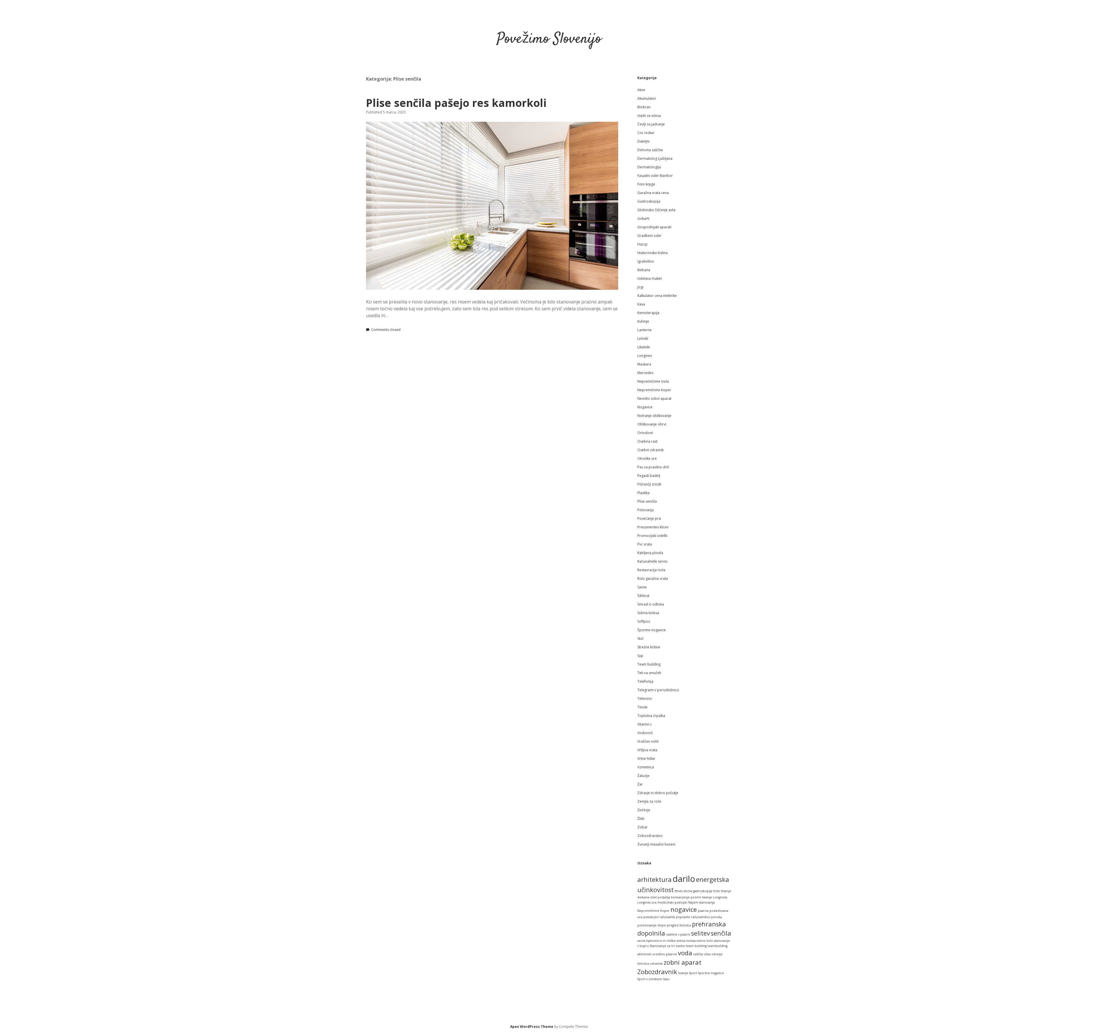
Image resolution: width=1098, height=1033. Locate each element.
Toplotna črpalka (651, 715)
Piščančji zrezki (649, 484)
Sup (640, 655)
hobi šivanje (722, 891)
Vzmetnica (645, 767)
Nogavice (645, 407)
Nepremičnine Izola (653, 381)
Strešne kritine (648, 647)
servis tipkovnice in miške (656, 941)
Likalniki (643, 347)
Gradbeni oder (649, 235)
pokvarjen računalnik (659, 917)
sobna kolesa (686, 941)
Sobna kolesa (648, 612)
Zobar (642, 827)
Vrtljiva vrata (647, 750)
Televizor (644, 698)
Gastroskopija (648, 201)
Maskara (644, 364)
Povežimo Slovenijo (549, 39)
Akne (641, 89)
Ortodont (645, 432)
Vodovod (645, 732)
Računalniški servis (652, 561)
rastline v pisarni (678, 934)
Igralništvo (645, 261)
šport (693, 973)
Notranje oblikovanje (654, 415)
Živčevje (643, 810)
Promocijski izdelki (652, 535)
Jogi (640, 287)
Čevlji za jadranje (651, 124)
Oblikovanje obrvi (651, 424)
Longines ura (647, 902)
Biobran (644, 107)
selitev (700, 933)
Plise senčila (647, 501)
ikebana (643, 897)
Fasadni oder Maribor (655, 175)
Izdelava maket (649, 278)
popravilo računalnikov (693, 917)
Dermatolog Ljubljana (655, 158)
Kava (641, 304)
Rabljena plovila (650, 552)
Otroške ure (647, 458)
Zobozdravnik (657, 972)
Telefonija (645, 681)
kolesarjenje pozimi (686, 897)
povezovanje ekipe (651, 925)
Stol (640, 638)
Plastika (643, 492)
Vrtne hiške (646, 758)
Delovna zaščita (650, 149)
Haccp (642, 244)
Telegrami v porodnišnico (658, 690)
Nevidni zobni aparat (654, 398)
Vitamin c (644, 724)
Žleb (641, 818)
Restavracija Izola (651, 570)
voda (685, 953)
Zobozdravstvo (650, 835)
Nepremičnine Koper (654, 389)
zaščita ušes (702, 954)
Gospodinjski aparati (654, 227)
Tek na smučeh (649, 672)
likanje (707, 897)
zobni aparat (682, 962)
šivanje (683, 973)
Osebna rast (647, 441)
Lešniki (642, 338)
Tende (642, 707)
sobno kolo (705, 941)
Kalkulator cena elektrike (657, 295)
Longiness (720, 897)
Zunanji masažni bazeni (656, 844)
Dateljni (643, 141)
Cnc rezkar (646, 132)
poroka (716, 917)
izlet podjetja (660, 897)
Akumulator (646, 98)
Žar (640, 784)
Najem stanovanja (701, 902)
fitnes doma (683, 891)
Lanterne (644, 329)
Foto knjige (646, 184)
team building (696, 946)
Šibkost (643, 595)
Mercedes (645, 372)
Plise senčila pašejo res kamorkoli (456, 102)
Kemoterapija (648, 312)
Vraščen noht (648, 741)
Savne (642, 587)
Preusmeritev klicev (653, 527)
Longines (644, 355)
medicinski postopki (672, 902)
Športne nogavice (651, 630)
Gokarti (643, 218)
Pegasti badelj (648, 475)
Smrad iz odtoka (650, 604)
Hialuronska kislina (652, 252)
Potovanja (645, 509)
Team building (649, 664)
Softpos (643, 621)
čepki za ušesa (649, 115)
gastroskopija (702, 891)
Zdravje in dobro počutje (657, 792)
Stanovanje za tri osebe (667, 946)
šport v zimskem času (653, 979)
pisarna (703, 911)
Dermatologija (649, 167)
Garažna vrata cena (653, 192)
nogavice (684, 909)
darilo (684, 878)
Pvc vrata (644, 544)
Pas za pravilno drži (653, 467)
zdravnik (656, 964)
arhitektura (654, 879)
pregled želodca (679, 925)
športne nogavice (711, 973)
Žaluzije (643, 775)
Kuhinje (643, 321)
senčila (721, 933)
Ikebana (643, 269)
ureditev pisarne (664, 954)
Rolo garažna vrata (652, 578)
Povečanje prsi (649, 518)
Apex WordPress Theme (531, 1026)
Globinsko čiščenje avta (656, 209)
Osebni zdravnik (650, 449)
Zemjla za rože (649, 801)
